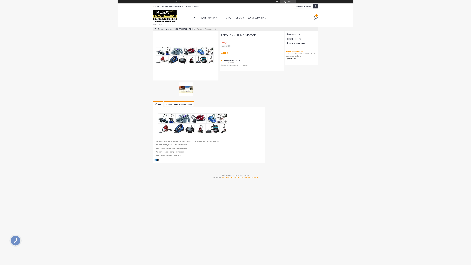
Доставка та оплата (257, 18)
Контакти (239, 18)
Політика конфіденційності (249, 177)
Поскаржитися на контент (230, 177)
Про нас (227, 18)
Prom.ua (246, 175)
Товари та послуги (208, 18)
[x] (158, 160)
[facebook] (156, 160)
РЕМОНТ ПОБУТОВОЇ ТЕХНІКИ (184, 29)
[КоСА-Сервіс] (170, 15)
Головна (194, 18)
